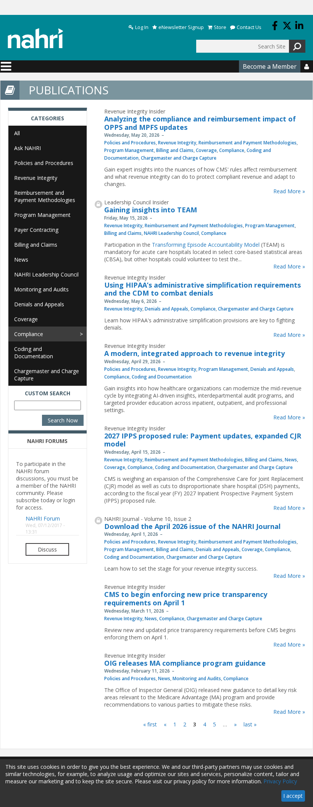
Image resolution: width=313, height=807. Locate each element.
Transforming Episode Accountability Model (206, 244)
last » (250, 724)
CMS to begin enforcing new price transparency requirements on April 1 (185, 598)
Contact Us (249, 27)
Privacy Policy (280, 781)
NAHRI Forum (43, 518)
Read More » (289, 191)
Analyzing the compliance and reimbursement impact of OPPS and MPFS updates (200, 123)
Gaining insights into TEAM (150, 209)
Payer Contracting (36, 229)
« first (150, 724)
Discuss (47, 549)
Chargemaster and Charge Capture (178, 158)
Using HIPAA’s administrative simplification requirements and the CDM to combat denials (202, 289)
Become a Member (270, 66)
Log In (141, 27)
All (17, 133)
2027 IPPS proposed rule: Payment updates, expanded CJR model (202, 440)
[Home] (35, 38)
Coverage (206, 150)
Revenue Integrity (177, 142)
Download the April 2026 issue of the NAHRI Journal (192, 526)
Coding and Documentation (162, 377)
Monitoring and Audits (197, 678)
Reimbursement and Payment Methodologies (247, 142)
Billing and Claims (175, 150)
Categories (47, 118)
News (291, 459)
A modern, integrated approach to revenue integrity (194, 353)
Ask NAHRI (27, 148)
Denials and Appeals (166, 309)
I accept (293, 795)
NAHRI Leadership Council (171, 233)
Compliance (231, 150)
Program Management (129, 150)
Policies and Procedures (130, 142)
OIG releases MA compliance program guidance (185, 663)
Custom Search (47, 393)
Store (220, 27)
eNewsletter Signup (181, 27)
